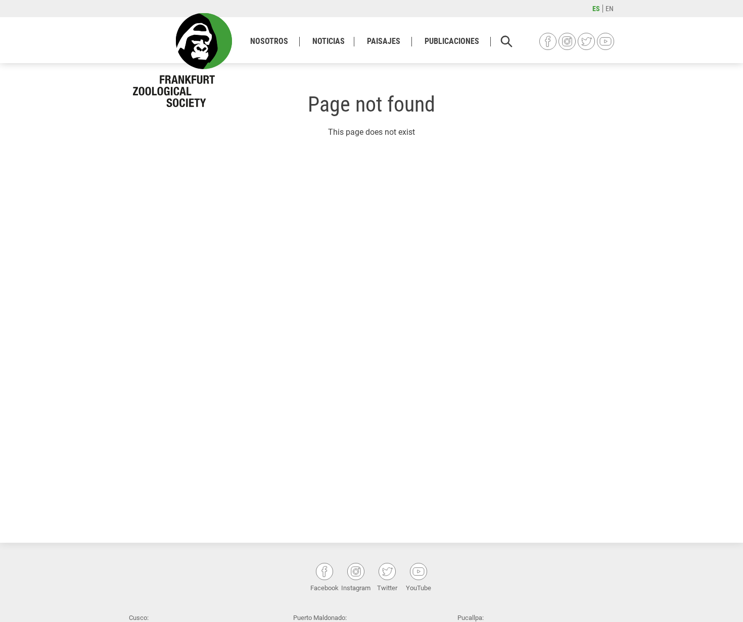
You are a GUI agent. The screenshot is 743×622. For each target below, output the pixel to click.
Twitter (586, 41)
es (596, 9)
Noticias (328, 41)
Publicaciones (452, 41)
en (610, 9)
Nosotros (269, 41)
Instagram (567, 41)
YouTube (605, 41)
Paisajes (383, 41)
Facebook (547, 41)
